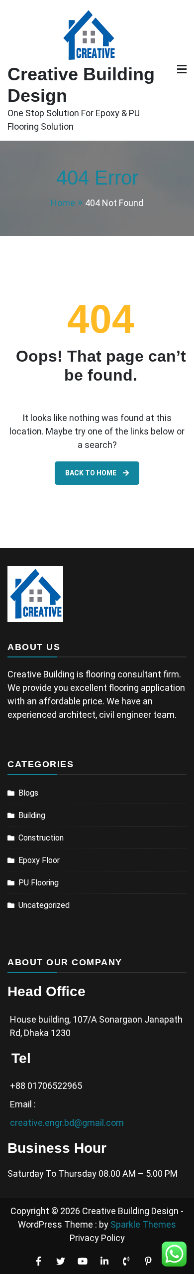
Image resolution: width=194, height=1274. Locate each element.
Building (31, 815)
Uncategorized (44, 905)
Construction (41, 838)
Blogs (28, 793)
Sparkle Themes (143, 1224)
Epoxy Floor (39, 860)
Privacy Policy (97, 1238)
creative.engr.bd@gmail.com (67, 1122)
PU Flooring (38, 882)
